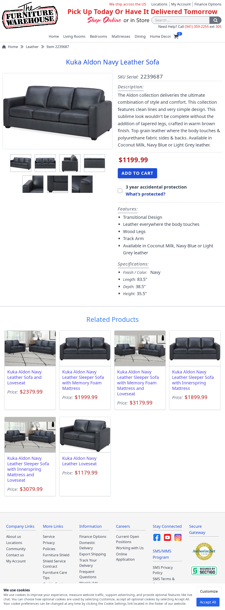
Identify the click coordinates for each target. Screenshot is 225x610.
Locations (159, 4)
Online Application (125, 557)
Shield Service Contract (54, 564)
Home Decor (160, 36)
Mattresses (121, 36)
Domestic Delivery (87, 545)
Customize (209, 591)
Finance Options (207, 4)
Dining (140, 36)
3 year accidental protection (156, 187)
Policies (49, 548)
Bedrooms (98, 36)
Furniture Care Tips (55, 575)
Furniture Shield (56, 555)
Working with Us (130, 548)
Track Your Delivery (88, 563)
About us (13, 536)
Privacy (49, 542)
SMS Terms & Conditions (164, 581)
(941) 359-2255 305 (203, 26)
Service (49, 536)
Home (54, 36)
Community (15, 548)
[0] (176, 36)
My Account (181, 4)
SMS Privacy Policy (163, 570)
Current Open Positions (127, 539)
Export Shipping (92, 554)
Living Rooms (74, 36)
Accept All (208, 602)
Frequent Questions (87, 574)
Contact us (15, 555)
